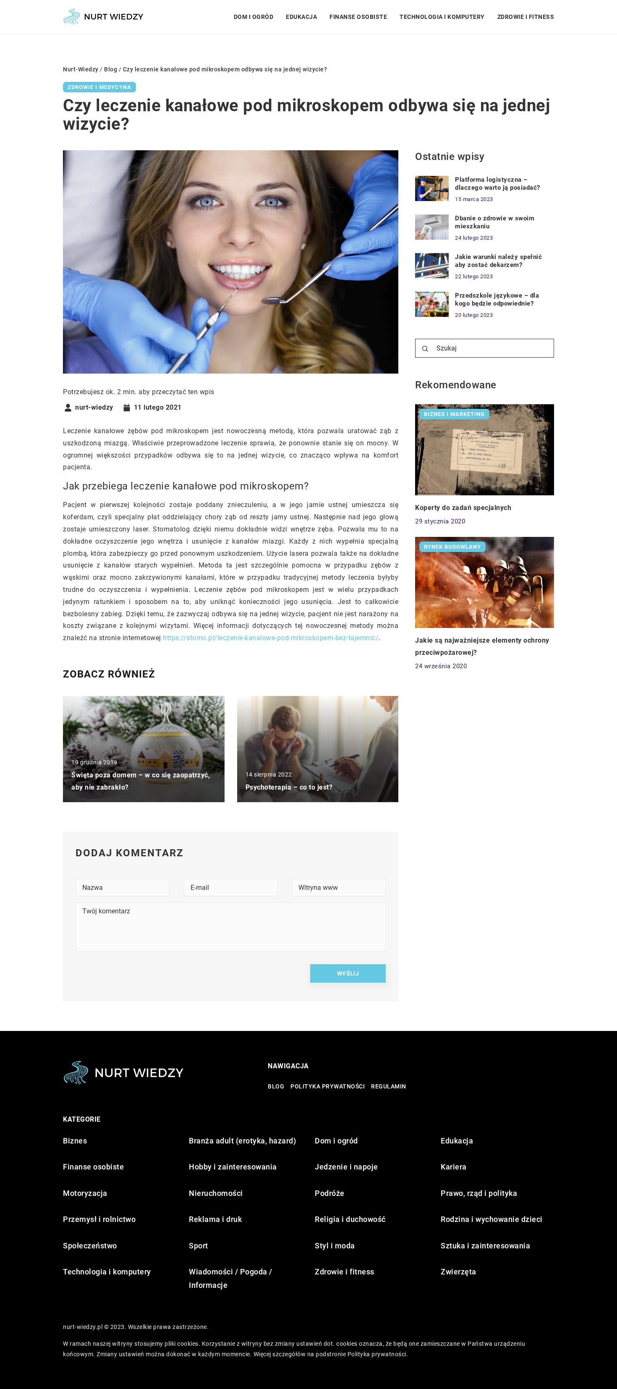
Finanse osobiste (358, 16)
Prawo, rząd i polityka (479, 1193)
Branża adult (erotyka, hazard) (242, 1140)
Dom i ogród (254, 16)
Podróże (330, 1193)
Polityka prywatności (327, 1086)
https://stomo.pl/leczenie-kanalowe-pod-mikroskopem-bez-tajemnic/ (271, 638)
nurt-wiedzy (94, 407)
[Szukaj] (425, 349)
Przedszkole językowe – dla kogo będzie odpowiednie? (497, 300)
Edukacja (301, 16)
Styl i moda (335, 1245)
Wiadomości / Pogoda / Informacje (230, 1278)
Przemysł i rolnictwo (99, 1219)
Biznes (75, 1140)
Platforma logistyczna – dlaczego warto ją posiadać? (497, 184)
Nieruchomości (216, 1193)
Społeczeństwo (90, 1245)
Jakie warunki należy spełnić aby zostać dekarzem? (498, 261)
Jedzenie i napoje (346, 1166)
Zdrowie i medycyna (99, 87)
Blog (276, 1086)
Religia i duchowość (350, 1219)
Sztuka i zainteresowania (485, 1245)
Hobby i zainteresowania (233, 1166)
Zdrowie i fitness (525, 16)
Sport (198, 1245)
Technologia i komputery (442, 16)
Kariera (454, 1166)
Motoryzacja (85, 1193)
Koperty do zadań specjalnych (463, 507)
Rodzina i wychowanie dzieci (492, 1219)
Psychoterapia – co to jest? (289, 787)
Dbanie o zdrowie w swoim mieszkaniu (494, 222)
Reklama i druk (215, 1219)
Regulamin (388, 1086)
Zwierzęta (458, 1271)
